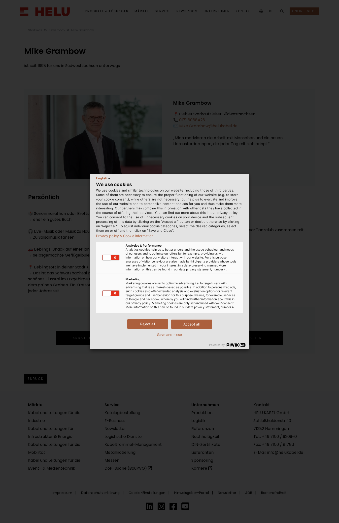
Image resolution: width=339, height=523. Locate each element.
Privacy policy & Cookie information (124, 236)
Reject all (147, 324)
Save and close (169, 335)
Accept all (191, 324)
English (101, 178)
